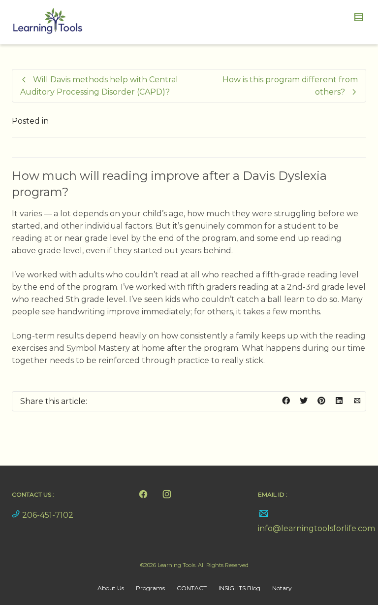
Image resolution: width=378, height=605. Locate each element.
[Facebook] (143, 494)
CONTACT (192, 588)
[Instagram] (166, 494)
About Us (110, 588)
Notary (282, 588)
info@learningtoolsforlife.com (316, 528)
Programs (150, 588)
